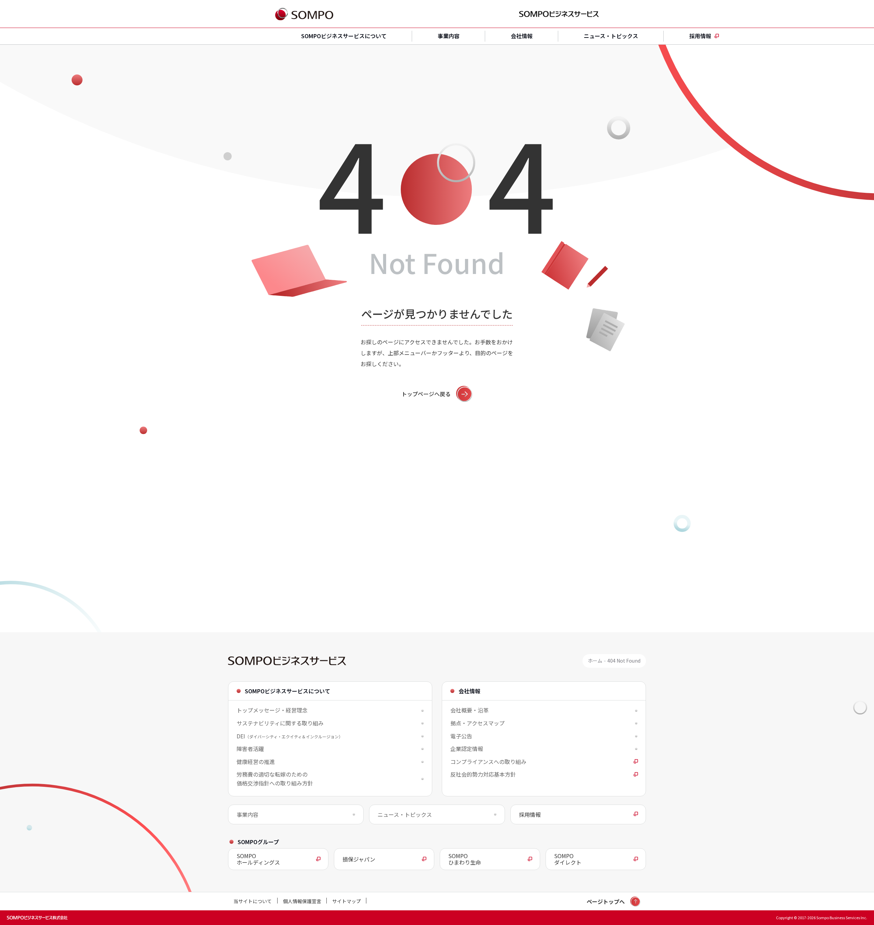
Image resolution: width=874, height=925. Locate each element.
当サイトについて (253, 901)
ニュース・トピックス (611, 36)
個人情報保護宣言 (302, 901)
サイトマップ (346, 901)
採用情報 (700, 36)
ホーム (595, 660)
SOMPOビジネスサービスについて (343, 36)
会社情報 (522, 36)
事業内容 (449, 36)
